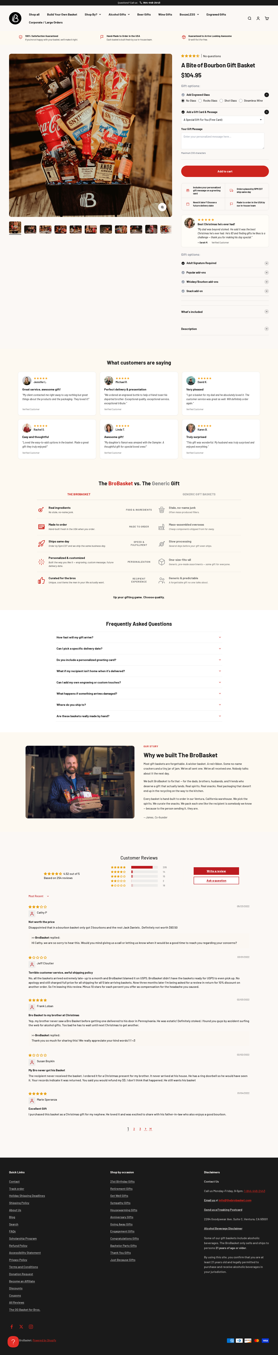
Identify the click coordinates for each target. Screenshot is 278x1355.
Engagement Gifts (122, 1231)
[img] (38, 907)
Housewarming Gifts (123, 1210)
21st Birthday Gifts (122, 1181)
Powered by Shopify (44, 1340)
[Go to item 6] (91, 230)
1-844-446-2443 (254, 1191)
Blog (12, 1217)
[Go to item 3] (45, 230)
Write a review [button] (216, 871)
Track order (16, 1188)
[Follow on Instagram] (30, 1326)
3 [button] (140, 1129)
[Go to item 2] (30, 230)
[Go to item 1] (15, 228)
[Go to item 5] (76, 230)
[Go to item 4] (60, 230)
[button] (190, 56)
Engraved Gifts (216, 14)
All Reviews (16, 1302)
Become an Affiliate (22, 1281)
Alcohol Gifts (117, 14)
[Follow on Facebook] (11, 1326)
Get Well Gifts (119, 1195)
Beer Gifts (144, 14)
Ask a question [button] (216, 880)
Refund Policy (18, 1245)
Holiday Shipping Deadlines (27, 1195)
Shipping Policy (19, 1203)
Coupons (15, 1295)
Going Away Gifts (121, 1224)
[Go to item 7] (106, 230)
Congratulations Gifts (124, 1238)
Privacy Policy (18, 1259)
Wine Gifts (165, 14)
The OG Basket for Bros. (24, 1309)
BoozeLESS (187, 14)
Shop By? (91, 14)
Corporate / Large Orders (46, 22)
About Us (15, 1210)
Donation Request (21, 1274)
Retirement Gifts (121, 1188)
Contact (14, 1181)
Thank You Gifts (120, 1252)
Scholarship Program (23, 1238)
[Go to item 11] (166, 230)
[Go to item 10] (151, 230)
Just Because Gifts (122, 1259)
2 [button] (134, 1129)
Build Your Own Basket (62, 14)
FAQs (12, 1231)
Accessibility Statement (25, 1252)
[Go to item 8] (121, 230)
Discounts (16, 1288)
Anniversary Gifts (121, 1217)
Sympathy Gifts (120, 1203)
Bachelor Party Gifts (123, 1245)
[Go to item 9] (136, 230)
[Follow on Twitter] (21, 1326)
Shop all (34, 14)
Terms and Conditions (23, 1267)
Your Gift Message (192, 129)
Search (13, 1224)
